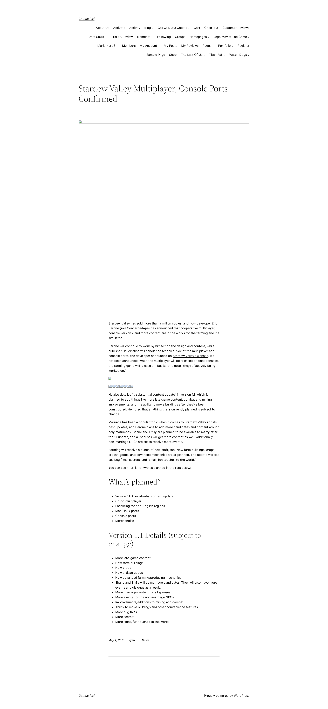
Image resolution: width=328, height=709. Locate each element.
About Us (102, 28)
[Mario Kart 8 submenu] (117, 46)
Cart (197, 28)
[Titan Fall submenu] (224, 55)
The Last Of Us (191, 54)
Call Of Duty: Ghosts (172, 28)
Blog (147, 28)
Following (164, 37)
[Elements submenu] (152, 37)
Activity (134, 28)
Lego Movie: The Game (230, 37)
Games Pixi (86, 18)
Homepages (198, 37)
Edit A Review (123, 37)
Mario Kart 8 (106, 45)
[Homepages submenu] (208, 37)
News (145, 640)
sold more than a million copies (159, 323)
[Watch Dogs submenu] (248, 55)
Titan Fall (215, 54)
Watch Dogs (238, 54)
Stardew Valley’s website (190, 356)
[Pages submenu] (213, 46)
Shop (173, 54)
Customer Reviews (235, 28)
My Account (148, 45)
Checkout (211, 28)
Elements (143, 37)
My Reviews (190, 45)
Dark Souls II (97, 37)
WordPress (241, 695)
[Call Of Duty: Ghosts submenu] (189, 28)
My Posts (170, 45)
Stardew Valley (119, 323)
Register (243, 45)
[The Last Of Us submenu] (204, 55)
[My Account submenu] (159, 46)
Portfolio (224, 45)
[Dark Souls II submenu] (108, 37)
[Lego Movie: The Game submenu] (248, 37)
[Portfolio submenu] (232, 46)
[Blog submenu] (153, 28)
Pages (207, 45)
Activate (119, 28)
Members (129, 45)
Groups (180, 37)
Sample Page (155, 54)
